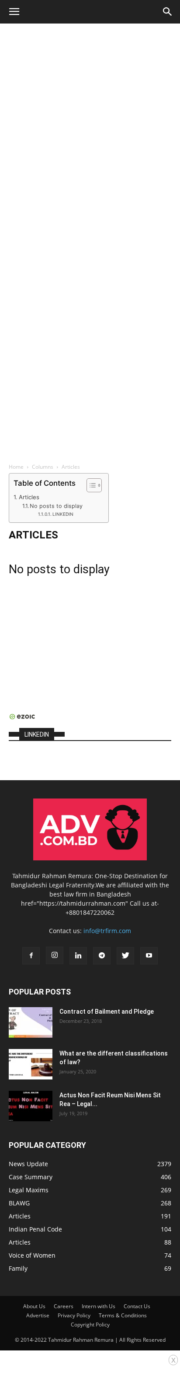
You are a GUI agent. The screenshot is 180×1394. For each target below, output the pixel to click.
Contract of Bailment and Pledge (106, 1011)
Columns (42, 466)
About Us (34, 1306)
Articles (29, 497)
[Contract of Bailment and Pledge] (30, 1022)
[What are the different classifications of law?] (30, 1064)
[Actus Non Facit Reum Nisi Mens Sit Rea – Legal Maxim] (30, 1106)
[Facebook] (31, 955)
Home (16, 466)
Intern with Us (98, 1306)
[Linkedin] (78, 955)
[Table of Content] (94, 485)
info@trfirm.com (107, 931)
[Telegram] (102, 955)
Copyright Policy (90, 1324)
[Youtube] (149, 955)
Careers (63, 1306)
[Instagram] (54, 955)
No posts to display (56, 506)
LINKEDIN (62, 514)
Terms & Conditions (123, 1315)
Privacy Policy (74, 1315)
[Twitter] (125, 955)
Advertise (37, 1315)
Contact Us (137, 1306)
